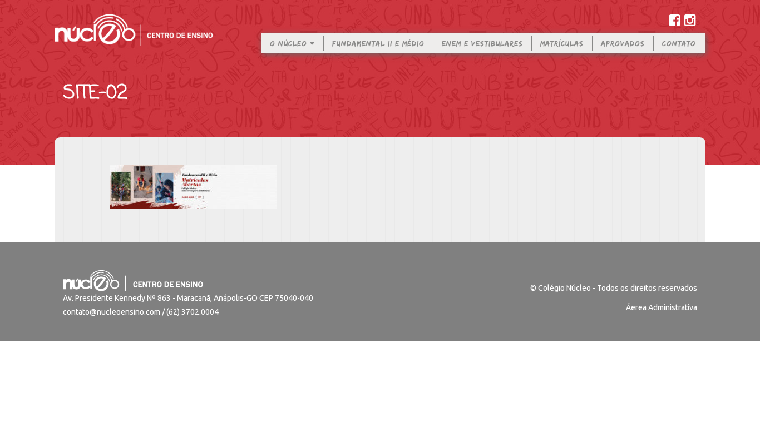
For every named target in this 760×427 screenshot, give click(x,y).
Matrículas (562, 43)
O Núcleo (290, 43)
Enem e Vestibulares (482, 43)
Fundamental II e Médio (378, 43)
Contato (679, 43)
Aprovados (623, 43)
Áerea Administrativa (661, 307)
